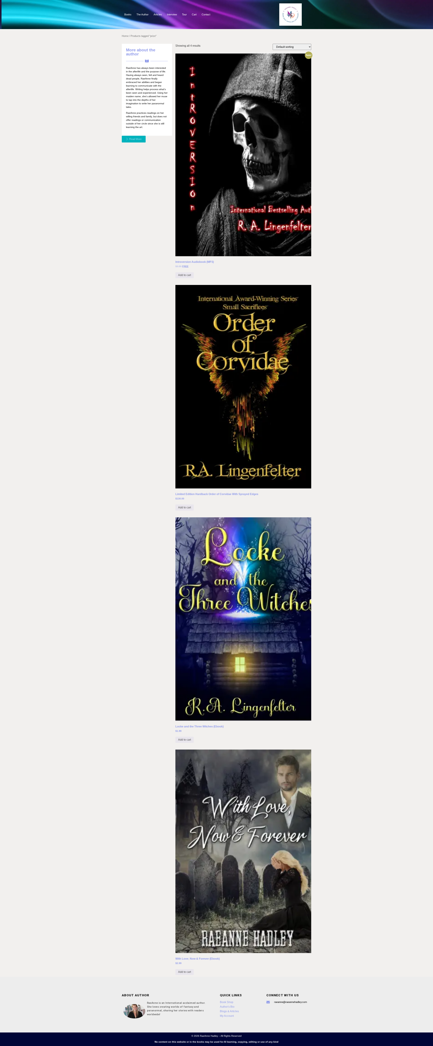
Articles (158, 14)
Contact (206, 14)
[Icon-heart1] (280, 1011)
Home (125, 36)
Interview (172, 14)
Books (127, 14)
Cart (194, 14)
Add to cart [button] (184, 275)
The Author (142, 14)
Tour (184, 14)
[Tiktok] (270, 1011)
